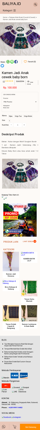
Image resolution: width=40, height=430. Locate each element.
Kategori (7, 10)
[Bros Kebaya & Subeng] (11, 282)
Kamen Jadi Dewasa (11, 275)
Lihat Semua (28, 241)
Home (5, 17)
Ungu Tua (18, 116)
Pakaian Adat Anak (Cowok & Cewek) (22, 17)
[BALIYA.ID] (12, 4)
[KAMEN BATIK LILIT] (29, 254)
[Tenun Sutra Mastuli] (29, 288)
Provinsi (5, 98)
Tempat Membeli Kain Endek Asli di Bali (18, 349)
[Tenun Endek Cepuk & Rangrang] (11, 313)
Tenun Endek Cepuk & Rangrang (11, 326)
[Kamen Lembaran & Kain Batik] (29, 313)
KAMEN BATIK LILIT (29, 260)
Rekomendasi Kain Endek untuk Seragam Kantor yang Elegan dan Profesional (18, 353)
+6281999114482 (15, 408)
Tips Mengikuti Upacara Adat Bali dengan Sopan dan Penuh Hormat (18, 345)
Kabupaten (6, 105)
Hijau (10, 116)
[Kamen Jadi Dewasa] (11, 261)
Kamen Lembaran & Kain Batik (29, 325)
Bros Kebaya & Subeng (11, 288)
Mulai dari (6, 108)
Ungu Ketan (28, 116)
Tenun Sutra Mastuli (29, 300)
